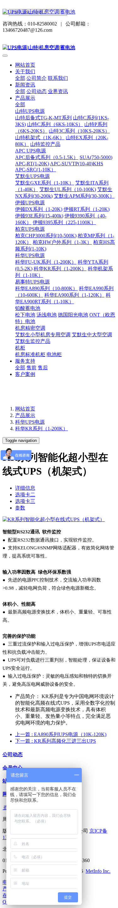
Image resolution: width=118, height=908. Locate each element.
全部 (20, 78)
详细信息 (25, 488)
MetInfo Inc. (98, 871)
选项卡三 (25, 501)
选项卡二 (25, 494)
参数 (20, 507)
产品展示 (25, 415)
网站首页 (25, 65)
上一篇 (60, 734)
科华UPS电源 (30, 422)
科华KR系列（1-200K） (41, 428)
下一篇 (55, 741)
